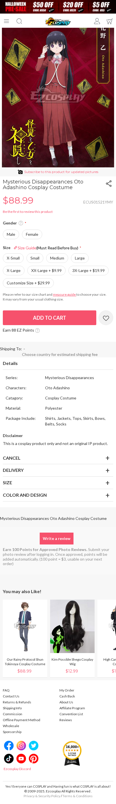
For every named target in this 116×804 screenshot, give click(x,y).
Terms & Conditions (78, 796)
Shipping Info (12, 708)
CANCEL (12, 458)
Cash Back (67, 696)
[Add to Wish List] (106, 317)
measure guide (64, 294)
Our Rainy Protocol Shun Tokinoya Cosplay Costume (25, 661)
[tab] (58, 363)
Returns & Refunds (17, 702)
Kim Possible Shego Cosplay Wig (72, 661)
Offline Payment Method (21, 720)
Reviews (65, 720)
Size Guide (48, 247)
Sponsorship (12, 732)
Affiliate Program (72, 708)
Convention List (71, 714)
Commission (12, 714)
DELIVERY (13, 470)
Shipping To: (11, 348)
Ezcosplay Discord (17, 769)
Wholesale (11, 726)
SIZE (7, 482)
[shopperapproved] (72, 753)
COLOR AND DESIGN (25, 495)
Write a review (56, 538)
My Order (66, 690)
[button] (20, 223)
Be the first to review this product (28, 211)
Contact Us (11, 696)
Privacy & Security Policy (42, 796)
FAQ (6, 690)
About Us (66, 702)
